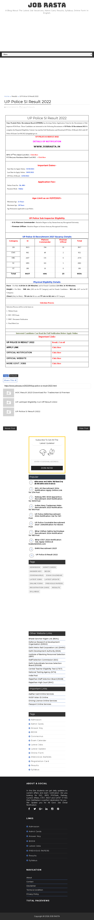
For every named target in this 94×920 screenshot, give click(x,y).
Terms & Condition (34, 890)
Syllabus (34, 591)
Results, (32, 107)
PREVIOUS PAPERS (54, 583)
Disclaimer (31, 886)
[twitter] (34, 808)
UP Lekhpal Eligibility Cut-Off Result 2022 (36, 402)
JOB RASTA (47, 5)
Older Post (83, 428)
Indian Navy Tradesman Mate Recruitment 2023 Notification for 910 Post (45, 507)
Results (14, 96)
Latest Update (52, 579)
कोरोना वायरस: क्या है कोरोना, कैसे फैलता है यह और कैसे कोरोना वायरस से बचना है (48, 483)
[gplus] (40, 808)
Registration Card (39, 587)
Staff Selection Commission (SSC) (43, 660)
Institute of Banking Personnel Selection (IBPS (47, 655)
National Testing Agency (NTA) (42, 672)
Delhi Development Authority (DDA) (45, 651)
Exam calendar (54, 575)
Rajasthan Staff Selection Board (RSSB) (46, 679)
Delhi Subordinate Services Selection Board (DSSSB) (45, 664)
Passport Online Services (40, 704)
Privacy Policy (32, 894)
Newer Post (10, 428)
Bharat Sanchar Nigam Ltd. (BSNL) (44, 639)
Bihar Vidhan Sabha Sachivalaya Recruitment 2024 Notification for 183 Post (46, 533)
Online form (36, 583)
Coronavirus (36, 575)
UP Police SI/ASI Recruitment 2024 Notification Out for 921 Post (45, 516)
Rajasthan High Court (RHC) (41, 682)
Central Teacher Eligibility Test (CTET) (45, 669)
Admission (35, 567)
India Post (33, 675)
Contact (29, 882)
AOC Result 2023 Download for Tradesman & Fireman (42, 392)
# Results (13, 376)
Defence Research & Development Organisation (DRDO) (44, 643)
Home (6, 96)
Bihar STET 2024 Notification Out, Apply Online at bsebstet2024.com (45, 542)
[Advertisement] (47, 33)
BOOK (47, 571)
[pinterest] (58, 808)
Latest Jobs (36, 579)
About (29, 878)
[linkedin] (46, 808)
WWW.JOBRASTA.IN (47, 146)
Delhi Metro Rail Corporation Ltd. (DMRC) (47, 647)
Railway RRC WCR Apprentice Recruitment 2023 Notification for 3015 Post (45, 499)
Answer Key (36, 571)
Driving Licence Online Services (43, 701)
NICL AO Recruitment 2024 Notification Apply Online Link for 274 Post (45, 490)
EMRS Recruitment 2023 (46, 548)
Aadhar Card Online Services (41, 694)
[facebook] (29, 808)
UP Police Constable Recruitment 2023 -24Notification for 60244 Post (47, 524)
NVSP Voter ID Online (38, 697)
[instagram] (52, 808)
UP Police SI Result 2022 (27, 411)
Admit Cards (49, 567)
